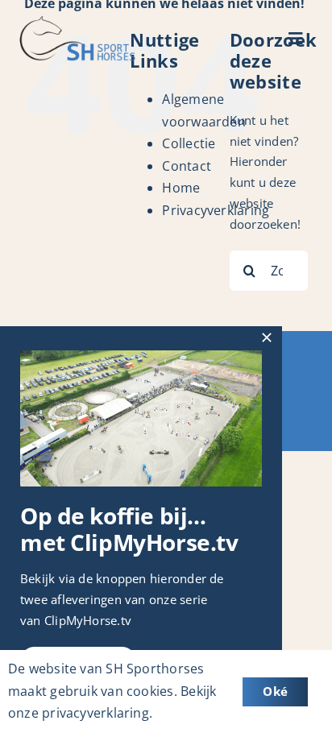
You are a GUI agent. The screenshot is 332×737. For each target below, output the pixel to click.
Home (181, 188)
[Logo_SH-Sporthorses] (76, 22)
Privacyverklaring (215, 210)
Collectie (188, 143)
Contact (186, 166)
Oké (275, 691)
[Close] (266, 337)
